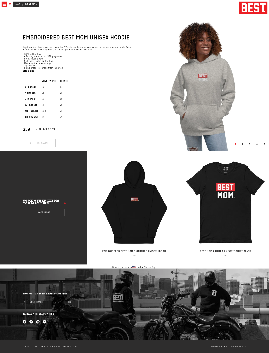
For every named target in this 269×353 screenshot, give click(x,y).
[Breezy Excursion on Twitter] (24, 322)
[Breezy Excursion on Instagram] (38, 322)
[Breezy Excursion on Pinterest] (44, 322)
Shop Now (44, 212)
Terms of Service (71, 347)
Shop (17, 4)
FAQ (36, 347)
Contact (27, 347)
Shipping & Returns (50, 347)
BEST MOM (31, 4)
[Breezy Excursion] (253, 8)
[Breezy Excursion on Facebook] (31, 322)
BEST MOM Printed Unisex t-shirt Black (225, 251)
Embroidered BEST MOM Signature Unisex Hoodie (134, 251)
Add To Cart (39, 143)
